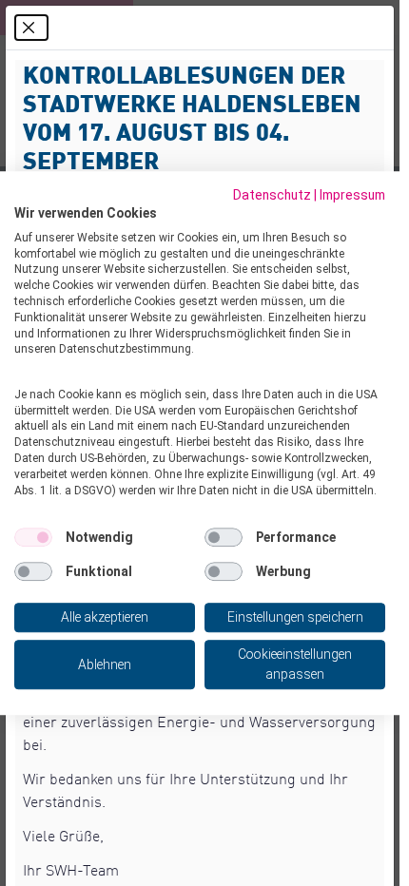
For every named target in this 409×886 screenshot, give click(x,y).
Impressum (352, 194)
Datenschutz (272, 194)
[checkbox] (33, 538)
